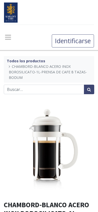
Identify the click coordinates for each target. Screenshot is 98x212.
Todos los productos (26, 61)
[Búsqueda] (89, 89)
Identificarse (73, 40)
